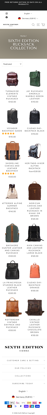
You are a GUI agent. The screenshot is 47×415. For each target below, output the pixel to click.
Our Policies (23, 368)
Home (23, 36)
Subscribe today (23, 383)
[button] (8, 133)
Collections (23, 376)
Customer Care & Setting (23, 360)
